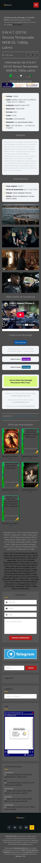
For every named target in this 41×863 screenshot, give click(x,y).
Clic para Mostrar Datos (24, 122)
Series (14, 198)
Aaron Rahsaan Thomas (22, 193)
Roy (5, 780)
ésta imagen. (18, 25)
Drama (8, 198)
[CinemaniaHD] (8, 3)
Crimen (31, 196)
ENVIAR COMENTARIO (20, 638)
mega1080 (8, 678)
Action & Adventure (20, 196)
